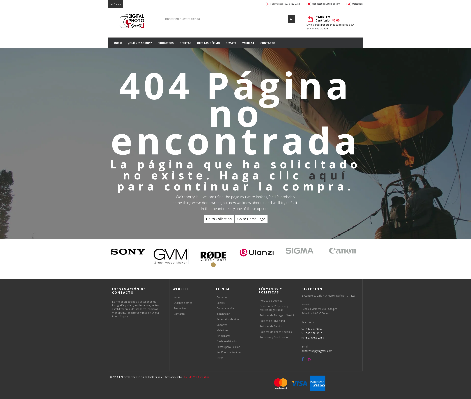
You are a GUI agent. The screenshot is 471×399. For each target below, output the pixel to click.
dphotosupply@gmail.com (326, 3)
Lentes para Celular (228, 347)
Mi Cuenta (116, 4)
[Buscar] (291, 19)
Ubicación (357, 3)
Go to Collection (219, 219)
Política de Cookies (271, 300)
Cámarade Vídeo (226, 308)
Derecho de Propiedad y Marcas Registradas (274, 307)
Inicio (177, 297)
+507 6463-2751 (291, 3)
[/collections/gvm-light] (171, 256)
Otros (220, 358)
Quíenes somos (183, 302)
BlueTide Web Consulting (196, 376)
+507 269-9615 (313, 333)
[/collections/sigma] (299, 251)
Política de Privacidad (272, 321)
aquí (328, 175)
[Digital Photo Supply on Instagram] (309, 359)
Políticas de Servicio (271, 326)
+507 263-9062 (313, 329)
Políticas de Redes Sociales (276, 332)
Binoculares (224, 336)
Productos (180, 308)
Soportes (222, 325)
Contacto (179, 314)
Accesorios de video (228, 319)
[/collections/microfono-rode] (214, 259)
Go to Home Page (251, 219)
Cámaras (222, 297)
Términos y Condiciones (274, 337)
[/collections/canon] (342, 251)
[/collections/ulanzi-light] (257, 253)
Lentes (221, 302)
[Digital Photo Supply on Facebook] (303, 359)
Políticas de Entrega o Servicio (277, 315)
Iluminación (223, 314)
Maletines (222, 330)
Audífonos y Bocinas (229, 352)
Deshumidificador (227, 341)
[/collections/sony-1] (128, 252)
